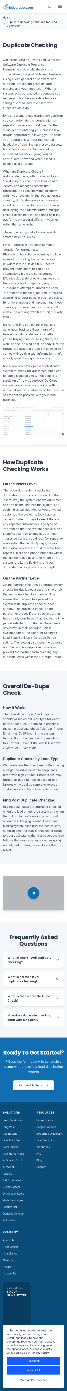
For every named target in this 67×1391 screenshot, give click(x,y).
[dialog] (33, 1356)
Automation (10, 1220)
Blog (39, 1160)
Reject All (34, 1360)
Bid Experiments (13, 1180)
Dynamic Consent (13, 1213)
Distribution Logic (13, 1193)
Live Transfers (11, 1140)
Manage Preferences (33, 1380)
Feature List (10, 1206)
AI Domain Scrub (13, 1160)
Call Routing (10, 1133)
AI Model (8, 1166)
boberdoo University (49, 1133)
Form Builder (10, 1146)
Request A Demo (31, 1085)
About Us (8, 1240)
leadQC (7, 1173)
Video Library (44, 1120)
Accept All (33, 1370)
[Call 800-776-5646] (49, 7)
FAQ (39, 1153)
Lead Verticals (45, 1140)
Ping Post (9, 1127)
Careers (8, 1260)
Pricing (7, 1266)
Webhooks (43, 1146)
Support (41, 1166)
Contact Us (9, 1273)
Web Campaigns (13, 1200)
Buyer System (11, 1186)
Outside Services (13, 1153)
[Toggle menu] (60, 7)
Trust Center (10, 1246)
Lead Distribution (13, 1120)
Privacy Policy (40, 1352)
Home (6, 17)
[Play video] (33, 893)
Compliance (10, 1253)
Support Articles (46, 1127)
